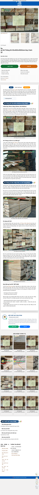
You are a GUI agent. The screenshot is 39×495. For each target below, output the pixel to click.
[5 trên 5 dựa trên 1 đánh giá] (19, 54)
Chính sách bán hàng (16, 455)
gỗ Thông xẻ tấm (10, 109)
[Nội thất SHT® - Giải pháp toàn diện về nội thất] (19, 3)
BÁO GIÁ (29, 66)
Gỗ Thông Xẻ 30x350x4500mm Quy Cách (32, 412)
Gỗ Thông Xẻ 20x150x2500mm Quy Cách (19, 371)
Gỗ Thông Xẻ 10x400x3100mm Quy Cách (19, 351)
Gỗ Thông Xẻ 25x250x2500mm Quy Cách (6, 391)
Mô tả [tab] (11, 87)
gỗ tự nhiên (15, 89)
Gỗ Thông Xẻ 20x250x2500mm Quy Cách (6, 371)
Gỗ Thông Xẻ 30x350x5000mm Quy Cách (19, 412)
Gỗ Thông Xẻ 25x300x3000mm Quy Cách (32, 391)
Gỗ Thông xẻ (15, 142)
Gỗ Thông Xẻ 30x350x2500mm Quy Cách (6, 351)
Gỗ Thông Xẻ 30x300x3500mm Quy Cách (32, 351)
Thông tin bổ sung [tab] (18, 87)
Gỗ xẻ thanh (4, 79)
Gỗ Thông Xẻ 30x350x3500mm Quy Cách (6, 412)
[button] (1, 3)
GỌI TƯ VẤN (10, 66)
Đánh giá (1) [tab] (26, 87)
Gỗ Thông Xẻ (4, 45)
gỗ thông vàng (10, 286)
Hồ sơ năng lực (14, 453)
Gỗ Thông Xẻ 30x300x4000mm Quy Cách (19, 391)
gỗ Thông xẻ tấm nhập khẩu (25, 223)
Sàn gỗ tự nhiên (5, 448)
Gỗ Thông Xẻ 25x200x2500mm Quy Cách (32, 371)
